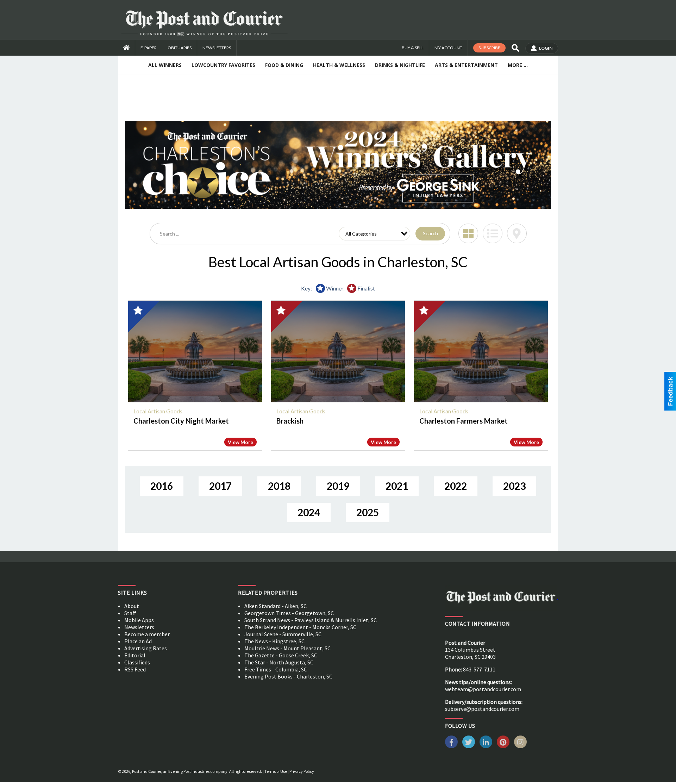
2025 (367, 512)
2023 (514, 486)
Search (430, 233)
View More (240, 442)
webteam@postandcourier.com (483, 689)
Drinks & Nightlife (400, 65)
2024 (309, 512)
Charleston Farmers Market (463, 421)
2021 (397, 486)
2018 (279, 486)
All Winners (165, 65)
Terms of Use (275, 771)
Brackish (289, 421)
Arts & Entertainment (466, 65)
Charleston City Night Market (181, 421)
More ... (518, 65)
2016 (161, 486)
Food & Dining (284, 65)
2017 (220, 486)
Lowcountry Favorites (223, 65)
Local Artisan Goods (157, 411)
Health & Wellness (339, 65)
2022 (455, 486)
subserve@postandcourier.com (482, 708)
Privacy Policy (301, 771)
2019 (338, 486)
